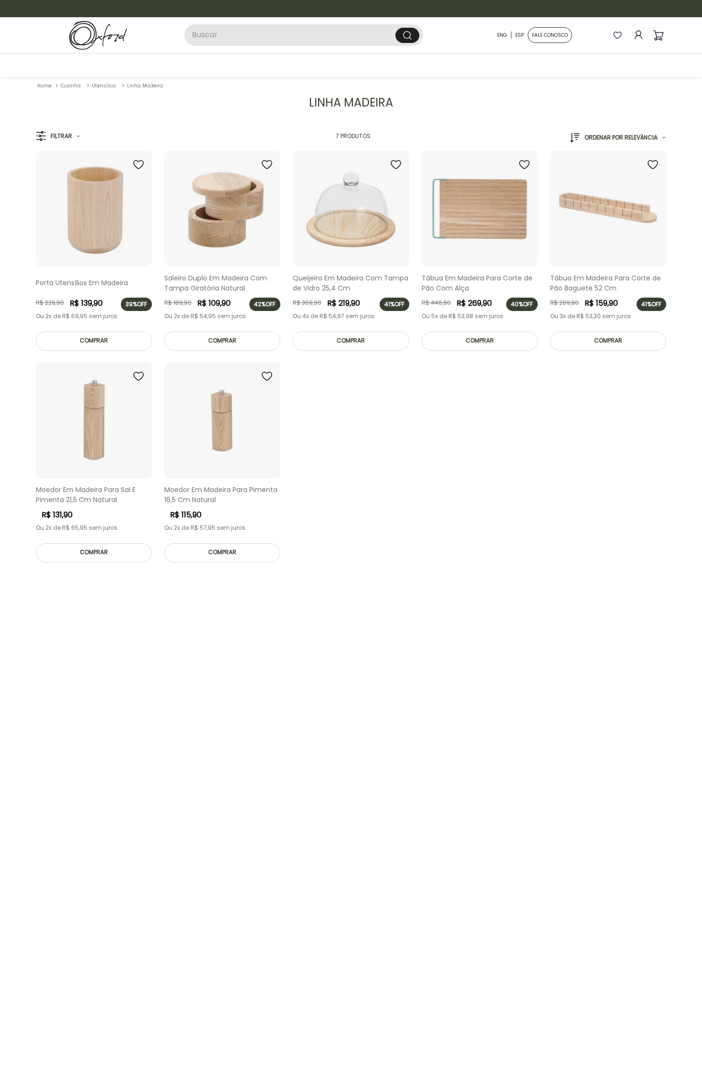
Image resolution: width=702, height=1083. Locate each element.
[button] (58, 136)
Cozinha (71, 85)
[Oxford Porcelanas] (98, 35)
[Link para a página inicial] (44, 85)
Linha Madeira (145, 85)
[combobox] (303, 35)
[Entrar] (636, 35)
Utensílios (104, 85)
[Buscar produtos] (407, 35)
